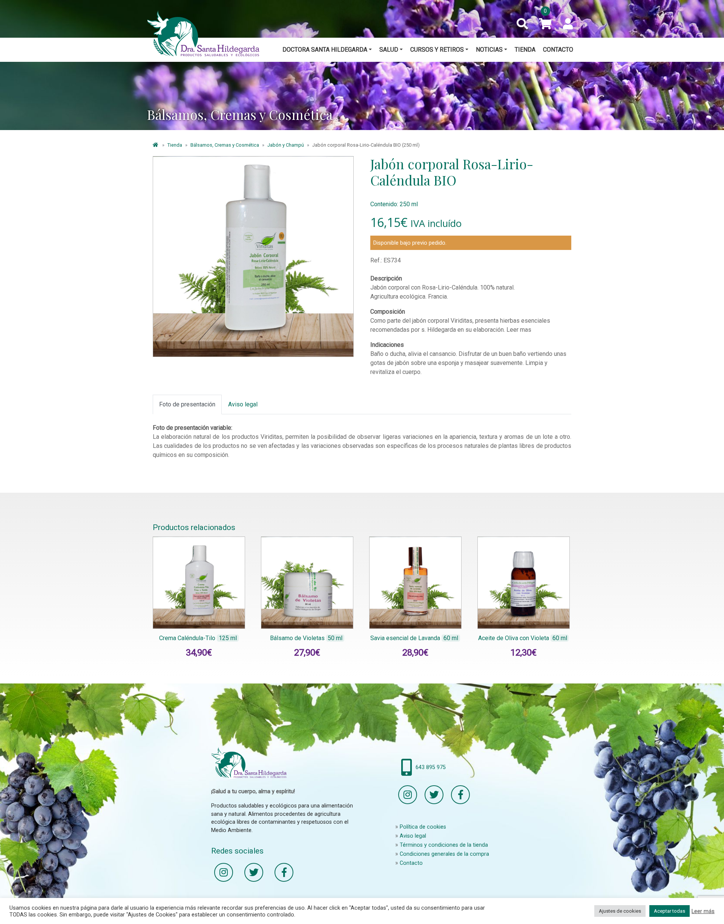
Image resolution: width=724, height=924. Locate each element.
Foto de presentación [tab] (187, 404)
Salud (388, 49)
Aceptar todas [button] (669, 911)
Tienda (525, 49)
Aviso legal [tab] (243, 404)
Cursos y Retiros (437, 49)
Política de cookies (423, 827)
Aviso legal (413, 836)
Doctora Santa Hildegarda (324, 49)
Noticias (489, 49)
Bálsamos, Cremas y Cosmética (224, 145)
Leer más (703, 911)
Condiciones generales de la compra (444, 854)
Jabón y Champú (285, 145)
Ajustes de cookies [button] (620, 911)
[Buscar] (522, 24)
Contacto (558, 49)
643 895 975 (431, 767)
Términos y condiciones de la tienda (444, 845)
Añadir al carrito (205, 632)
